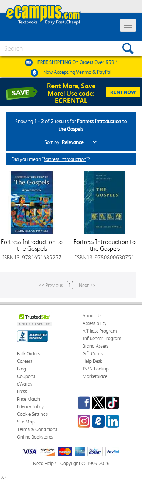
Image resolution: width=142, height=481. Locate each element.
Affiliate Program (100, 331)
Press (22, 391)
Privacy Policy (30, 406)
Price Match (28, 399)
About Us (92, 316)
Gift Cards (93, 353)
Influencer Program (102, 338)
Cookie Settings (32, 414)
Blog (21, 369)
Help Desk (92, 361)
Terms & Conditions (37, 429)
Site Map (26, 422)
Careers (24, 361)
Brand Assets (95, 346)
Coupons (26, 376)
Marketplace (95, 376)
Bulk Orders (28, 353)
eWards (24, 384)
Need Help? (44, 463)
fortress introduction (65, 159)
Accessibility (94, 323)
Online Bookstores (35, 437)
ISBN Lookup (96, 369)
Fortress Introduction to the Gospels (32, 245)
